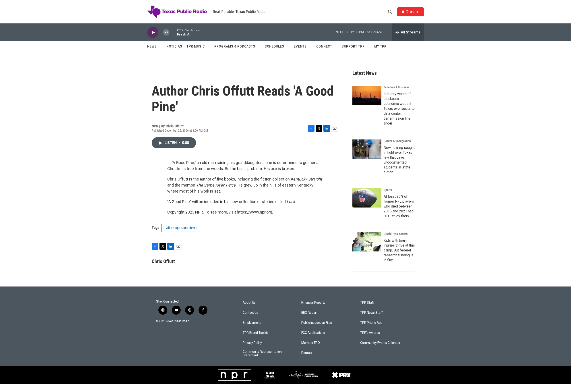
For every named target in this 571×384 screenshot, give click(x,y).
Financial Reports (313, 302)
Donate (412, 11)
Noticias (174, 46)
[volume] (166, 32)
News (152, 46)
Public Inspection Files (316, 322)
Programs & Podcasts (234, 46)
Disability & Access (396, 234)
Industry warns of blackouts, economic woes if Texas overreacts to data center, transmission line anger (399, 108)
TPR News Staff (371, 312)
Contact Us (250, 312)
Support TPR (353, 46)
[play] (152, 32)
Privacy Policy (252, 343)
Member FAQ (310, 343)
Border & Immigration (397, 141)
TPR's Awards (370, 332)
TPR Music (196, 46)
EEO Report (309, 312)
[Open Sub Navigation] (160, 46)
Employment (252, 322)
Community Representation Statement (262, 353)
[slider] (173, 32)
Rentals (306, 353)
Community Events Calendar (380, 343)
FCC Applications (313, 332)
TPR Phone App (371, 322)
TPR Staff (367, 302)
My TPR (380, 46)
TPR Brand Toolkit (255, 332)
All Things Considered (182, 228)
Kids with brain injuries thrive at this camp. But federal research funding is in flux (399, 250)
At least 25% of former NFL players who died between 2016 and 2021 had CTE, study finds (399, 206)
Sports (388, 190)
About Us (249, 302)
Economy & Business (396, 87)
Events (300, 46)
